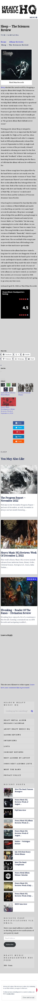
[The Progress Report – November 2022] (19, 479)
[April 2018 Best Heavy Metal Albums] (8, 387)
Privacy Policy (12, 775)
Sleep (3, 87)
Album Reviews (12, 735)
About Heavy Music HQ (17, 729)
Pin (20, 432)
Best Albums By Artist (17, 758)
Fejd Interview (20, 810)
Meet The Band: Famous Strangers (24, 790)
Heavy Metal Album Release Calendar (22, 874)
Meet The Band (12, 769)
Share (19, 423)
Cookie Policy (10, 994)
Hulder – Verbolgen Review (22, 842)
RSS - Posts (8, 965)
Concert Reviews (14, 752)
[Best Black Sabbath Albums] (25, 387)
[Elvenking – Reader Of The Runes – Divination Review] (19, 591)
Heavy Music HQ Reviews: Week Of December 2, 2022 (19, 554)
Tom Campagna (10, 35)
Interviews (10, 740)
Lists (7, 746)
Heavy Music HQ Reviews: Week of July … (24, 884)
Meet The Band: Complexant (21, 863)
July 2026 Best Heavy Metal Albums (23, 853)
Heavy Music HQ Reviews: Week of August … (21, 802)
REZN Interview (21, 904)
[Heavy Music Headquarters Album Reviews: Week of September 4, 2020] (8, 401)
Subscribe (10, 944)
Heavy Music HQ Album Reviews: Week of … (24, 822)
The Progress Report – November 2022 (13, 499)
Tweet (20, 427)
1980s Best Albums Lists (18, 764)
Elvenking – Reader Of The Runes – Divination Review (16, 612)
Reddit (20, 441)
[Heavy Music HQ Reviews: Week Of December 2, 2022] (19, 534)
